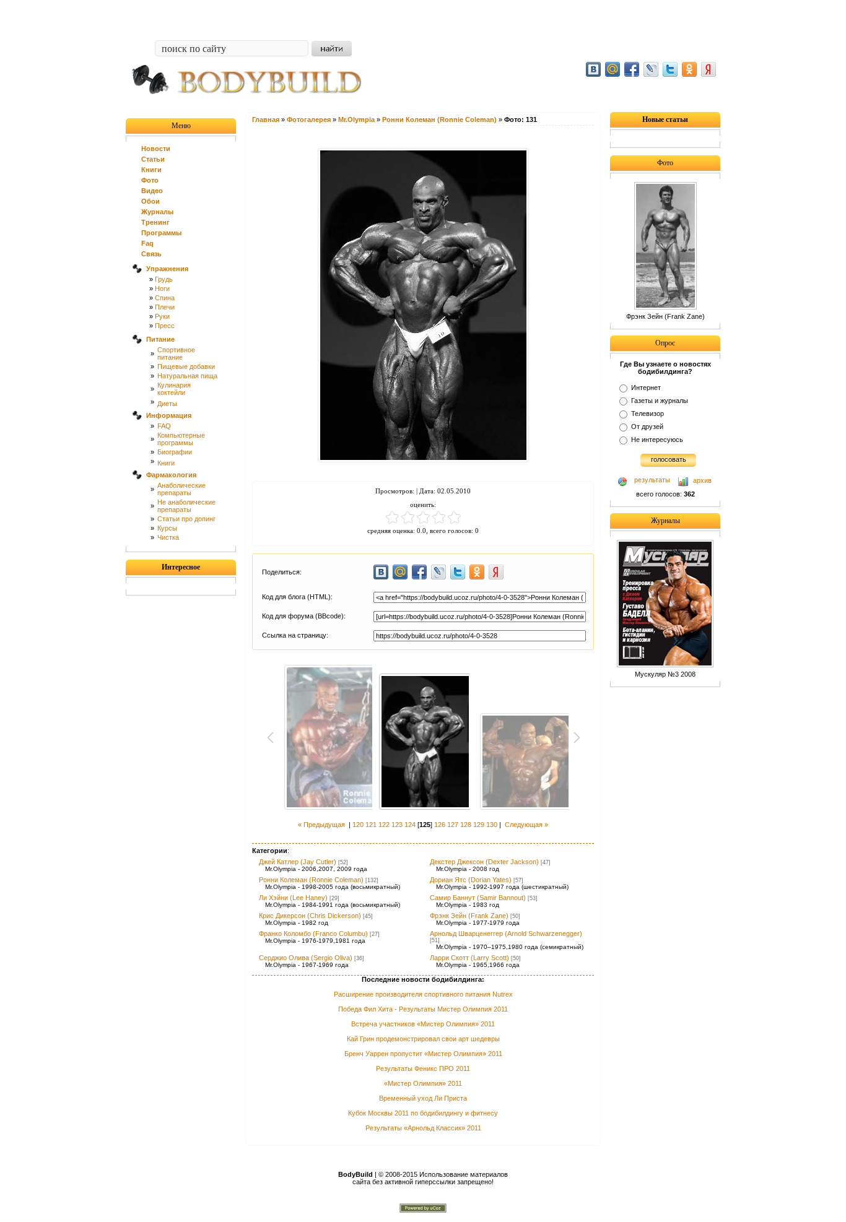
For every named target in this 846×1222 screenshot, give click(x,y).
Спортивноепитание (176, 353)
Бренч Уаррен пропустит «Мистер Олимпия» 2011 (423, 1053)
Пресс (165, 325)
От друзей (647, 426)
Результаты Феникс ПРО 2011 (423, 1068)
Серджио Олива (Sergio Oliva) (305, 957)
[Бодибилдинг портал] (253, 103)
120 (358, 824)
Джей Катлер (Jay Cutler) (297, 861)
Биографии (174, 452)
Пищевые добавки (186, 366)
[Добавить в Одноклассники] (689, 69)
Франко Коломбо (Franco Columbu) (313, 933)
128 (465, 824)
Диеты (167, 403)
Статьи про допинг (186, 518)
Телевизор (647, 413)
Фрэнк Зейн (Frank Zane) (469, 915)
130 (491, 824)
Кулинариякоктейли (174, 388)
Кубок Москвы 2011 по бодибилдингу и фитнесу (423, 1113)
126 (439, 824)
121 (371, 824)
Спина (165, 297)
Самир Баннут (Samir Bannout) (478, 897)
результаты (652, 479)
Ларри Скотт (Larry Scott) (469, 957)
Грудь (164, 279)
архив (702, 480)
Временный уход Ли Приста (423, 1098)
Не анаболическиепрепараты (186, 505)
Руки (162, 316)
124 (410, 824)
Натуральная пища (187, 375)
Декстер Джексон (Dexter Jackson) (484, 861)
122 (384, 824)
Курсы (167, 528)
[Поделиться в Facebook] (631, 69)
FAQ (164, 426)
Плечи (165, 307)
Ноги (162, 288)
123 (397, 824)
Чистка (168, 537)
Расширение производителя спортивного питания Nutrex (423, 994)
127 (452, 824)
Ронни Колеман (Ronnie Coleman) (311, 879)
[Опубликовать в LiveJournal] (650, 69)
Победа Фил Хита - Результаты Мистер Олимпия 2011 (423, 1009)
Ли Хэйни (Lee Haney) (293, 897)
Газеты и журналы (659, 400)
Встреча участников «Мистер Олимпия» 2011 (423, 1024)
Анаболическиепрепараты (181, 489)
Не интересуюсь (657, 439)
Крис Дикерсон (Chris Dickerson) (310, 915)
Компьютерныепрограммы (181, 438)
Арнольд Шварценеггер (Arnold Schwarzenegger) (506, 933)
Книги (166, 463)
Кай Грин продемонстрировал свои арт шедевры (423, 1038)
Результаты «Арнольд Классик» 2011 (423, 1128)
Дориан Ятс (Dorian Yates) (471, 879)
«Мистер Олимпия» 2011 (423, 1083)
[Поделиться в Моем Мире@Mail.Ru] (612, 69)
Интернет (646, 387)
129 (478, 824)
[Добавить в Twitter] (670, 69)
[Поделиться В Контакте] (593, 69)
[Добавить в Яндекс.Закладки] (708, 69)
